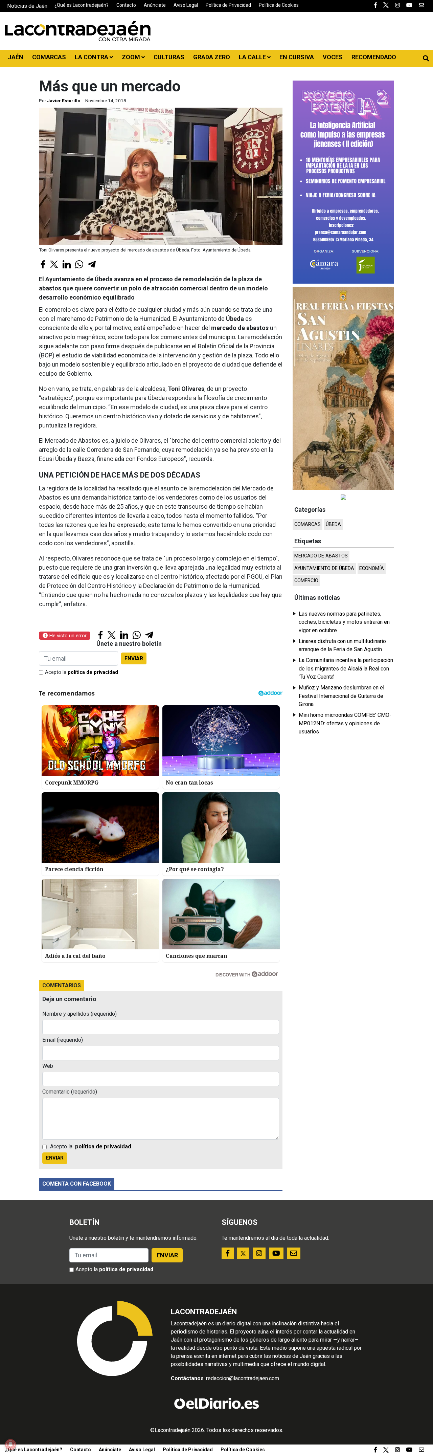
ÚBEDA (333, 524)
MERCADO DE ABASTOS (321, 556)
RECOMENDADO (373, 57)
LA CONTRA (92, 57)
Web (47, 1066)
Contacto (126, 5)
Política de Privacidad (228, 5)
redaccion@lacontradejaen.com (242, 1378)
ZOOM (131, 57)
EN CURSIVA (296, 57)
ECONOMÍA (371, 568)
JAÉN (15, 57)
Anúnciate (155, 5)
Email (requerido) (62, 1040)
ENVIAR (133, 658)
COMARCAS (49, 57)
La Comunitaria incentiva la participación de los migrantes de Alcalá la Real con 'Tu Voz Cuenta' (346, 668)
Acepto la (81, 672)
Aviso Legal (186, 5)
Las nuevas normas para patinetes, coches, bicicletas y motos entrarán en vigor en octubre (344, 622)
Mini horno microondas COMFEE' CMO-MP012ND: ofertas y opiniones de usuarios (345, 723)
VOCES (333, 57)
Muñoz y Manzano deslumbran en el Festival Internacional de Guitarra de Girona (341, 695)
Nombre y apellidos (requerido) (79, 1014)
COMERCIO (306, 580)
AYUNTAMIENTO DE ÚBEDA (324, 568)
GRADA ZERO (211, 57)
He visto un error (67, 636)
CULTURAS (169, 57)
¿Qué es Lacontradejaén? (81, 5)
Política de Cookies (279, 5)
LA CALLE (253, 57)
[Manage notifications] (10, 1444)
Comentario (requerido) (69, 1091)
